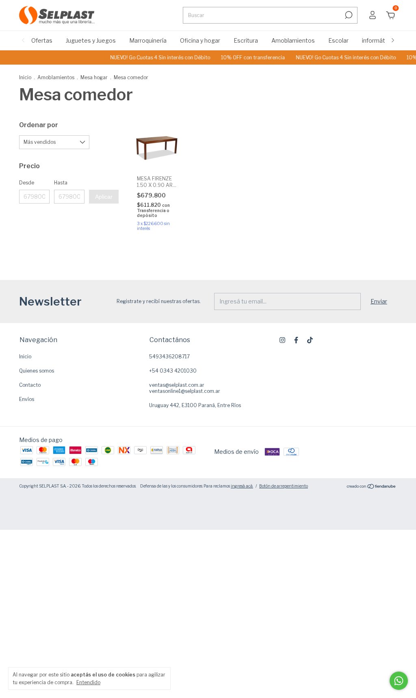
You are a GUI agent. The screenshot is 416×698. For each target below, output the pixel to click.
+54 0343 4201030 (173, 371)
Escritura (246, 40)
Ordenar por (38, 125)
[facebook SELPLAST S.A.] (296, 340)
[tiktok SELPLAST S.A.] (310, 340)
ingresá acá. (242, 485)
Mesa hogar (94, 77)
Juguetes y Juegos (91, 40)
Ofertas (41, 40)
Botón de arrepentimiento (283, 485)
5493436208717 (169, 356)
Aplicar (104, 196)
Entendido (88, 682)
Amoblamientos (293, 40)
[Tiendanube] (371, 486)
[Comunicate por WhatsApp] (399, 681)
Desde (26, 183)
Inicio (25, 77)
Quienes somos (36, 371)
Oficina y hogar (200, 40)
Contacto (30, 385)
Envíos (26, 399)
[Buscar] (347, 15)
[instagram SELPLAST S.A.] (282, 340)
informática (377, 40)
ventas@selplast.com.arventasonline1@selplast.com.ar (184, 388)
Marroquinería (148, 40)
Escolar (338, 40)
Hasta (60, 183)
